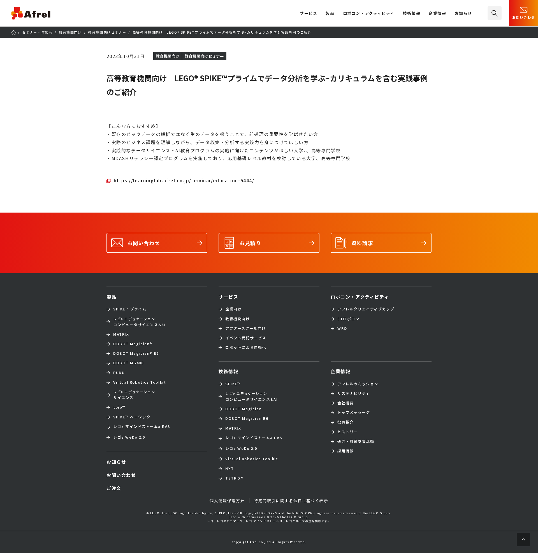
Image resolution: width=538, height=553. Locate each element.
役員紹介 (345, 422)
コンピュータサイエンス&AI (139, 321)
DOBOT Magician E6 (136, 353)
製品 (330, 13)
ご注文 (113, 488)
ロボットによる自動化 (245, 347)
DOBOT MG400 (128, 362)
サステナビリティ (353, 393)
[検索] (495, 13)
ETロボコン (348, 318)
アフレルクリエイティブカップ (365, 309)
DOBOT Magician (132, 343)
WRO (342, 328)
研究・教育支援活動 (355, 441)
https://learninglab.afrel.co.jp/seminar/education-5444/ (184, 180)
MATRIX (121, 334)
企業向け (233, 309)
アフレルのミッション (357, 383)
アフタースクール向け (245, 328)
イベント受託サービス (245, 337)
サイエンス (134, 394)
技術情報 (411, 13)
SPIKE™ (233, 383)
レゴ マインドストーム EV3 (141, 427)
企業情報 (437, 13)
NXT (229, 468)
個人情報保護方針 (227, 500)
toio (119, 407)
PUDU (119, 372)
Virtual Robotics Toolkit (139, 382)
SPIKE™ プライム (130, 309)
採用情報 (345, 450)
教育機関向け (237, 318)
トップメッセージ (353, 412)
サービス (228, 297)
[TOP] (13, 32)
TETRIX (234, 478)
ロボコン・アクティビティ (369, 13)
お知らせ (463, 13)
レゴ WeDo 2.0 (129, 438)
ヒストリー (347, 431)
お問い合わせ (523, 17)
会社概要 (345, 402)
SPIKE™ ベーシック (131, 417)
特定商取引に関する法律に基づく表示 (291, 500)
